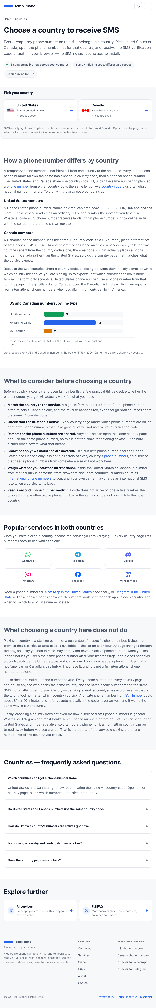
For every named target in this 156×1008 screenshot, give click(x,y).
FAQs (81, 969)
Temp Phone (24, 6)
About (82, 976)
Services (84, 955)
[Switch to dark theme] (138, 6)
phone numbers (116, 456)
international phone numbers (30, 478)
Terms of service (127, 996)
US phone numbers (131, 948)
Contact (83, 983)
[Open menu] (148, 6)
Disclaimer (146, 996)
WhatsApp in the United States (68, 592)
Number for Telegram (132, 969)
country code (112, 186)
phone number (18, 186)
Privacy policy (106, 996)
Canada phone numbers (134, 955)
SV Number (134, 695)
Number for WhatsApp (132, 962)
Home (7, 19)
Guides (83, 962)
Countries (84, 948)
